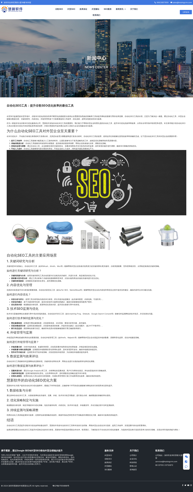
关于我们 (134, 9)
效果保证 (83, 9)
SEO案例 (107, 9)
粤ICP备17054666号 (60, 486)
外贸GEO (71, 9)
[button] (186, 12)
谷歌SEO (59, 9)
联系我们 (96, 15)
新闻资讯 (119, 9)
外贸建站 (95, 9)
